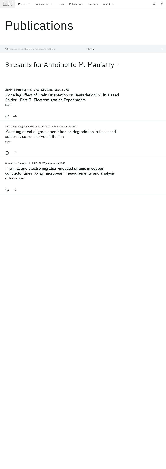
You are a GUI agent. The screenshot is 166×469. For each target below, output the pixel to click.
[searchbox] (41, 49)
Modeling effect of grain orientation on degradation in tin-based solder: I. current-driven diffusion (60, 134)
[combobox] (124, 49)
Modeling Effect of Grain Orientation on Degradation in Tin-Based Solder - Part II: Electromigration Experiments (62, 97)
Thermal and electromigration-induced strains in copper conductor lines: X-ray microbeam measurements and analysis (60, 171)
